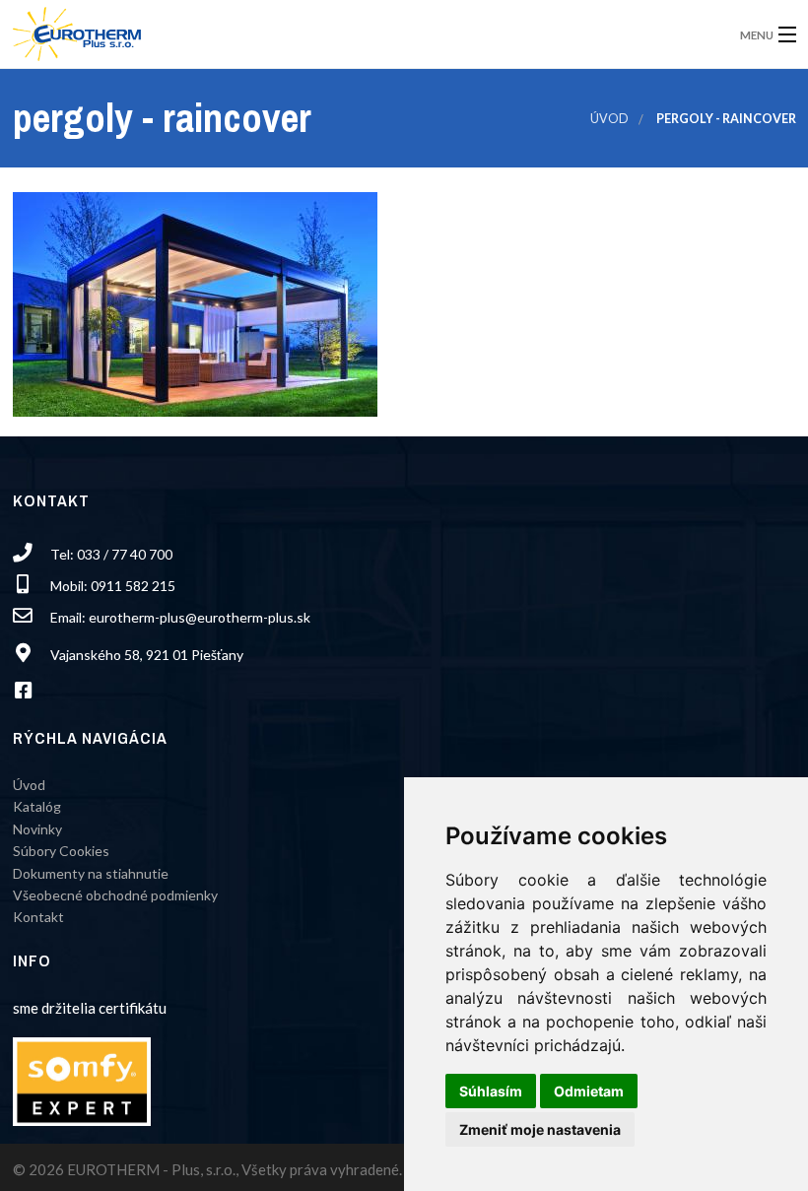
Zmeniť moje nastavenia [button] (540, 1129)
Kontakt (38, 916)
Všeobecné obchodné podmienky (115, 895)
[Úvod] (77, 28)
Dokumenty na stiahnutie (90, 873)
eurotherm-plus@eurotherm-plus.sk (199, 617)
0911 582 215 (133, 585)
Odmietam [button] (589, 1091)
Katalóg (37, 806)
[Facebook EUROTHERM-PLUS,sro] (30, 692)
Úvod (609, 118)
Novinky (37, 829)
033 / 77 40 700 (124, 554)
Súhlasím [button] (490, 1091)
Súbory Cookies (61, 850)
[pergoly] (195, 302)
